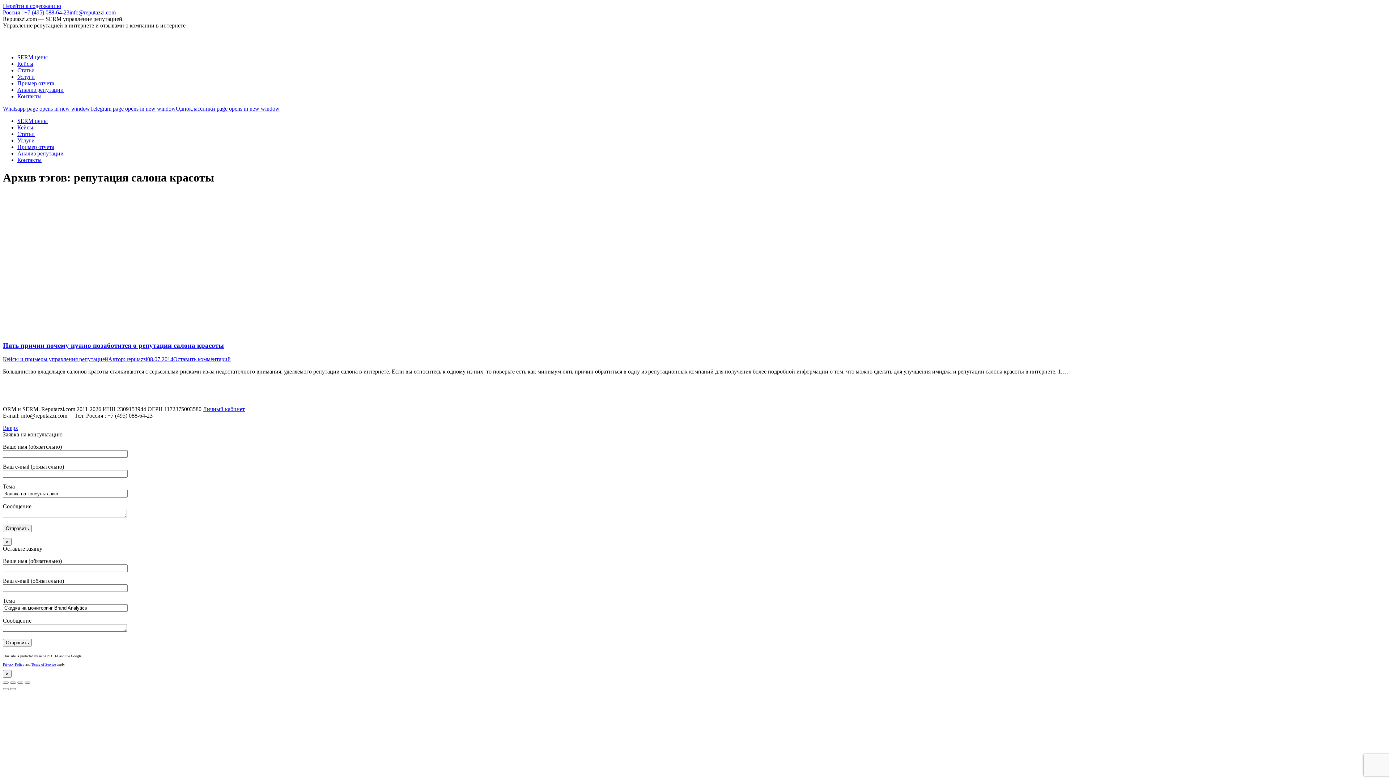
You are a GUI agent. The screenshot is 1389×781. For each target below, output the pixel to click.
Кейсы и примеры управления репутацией (55, 359)
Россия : (36, 12)
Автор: (127, 359)
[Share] (13, 683)
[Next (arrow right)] (13, 689)
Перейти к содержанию (32, 6)
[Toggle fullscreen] (20, 683)
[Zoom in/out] (27, 683)
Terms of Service (43, 664)
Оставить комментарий (202, 359)
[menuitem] (32, 57)
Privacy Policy (13, 664)
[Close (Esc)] (6, 683)
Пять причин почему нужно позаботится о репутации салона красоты (113, 345)
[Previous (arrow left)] (6, 689)
